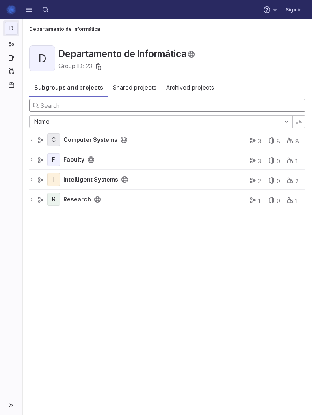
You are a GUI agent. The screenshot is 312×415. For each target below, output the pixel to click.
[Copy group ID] (99, 66)
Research (77, 199)
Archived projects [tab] (190, 87)
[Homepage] (11, 10)
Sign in (293, 9)
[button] (29, 9)
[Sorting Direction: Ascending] (299, 121)
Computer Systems (90, 140)
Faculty (73, 159)
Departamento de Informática (64, 29)
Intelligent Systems (90, 179)
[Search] (45, 9)
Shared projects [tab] (134, 87)
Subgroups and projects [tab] (68, 87)
